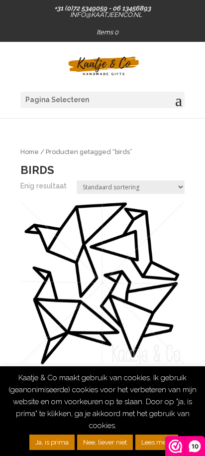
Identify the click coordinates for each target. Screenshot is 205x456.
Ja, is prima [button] (52, 442)
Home (29, 151)
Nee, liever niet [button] (105, 442)
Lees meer (156, 442)
